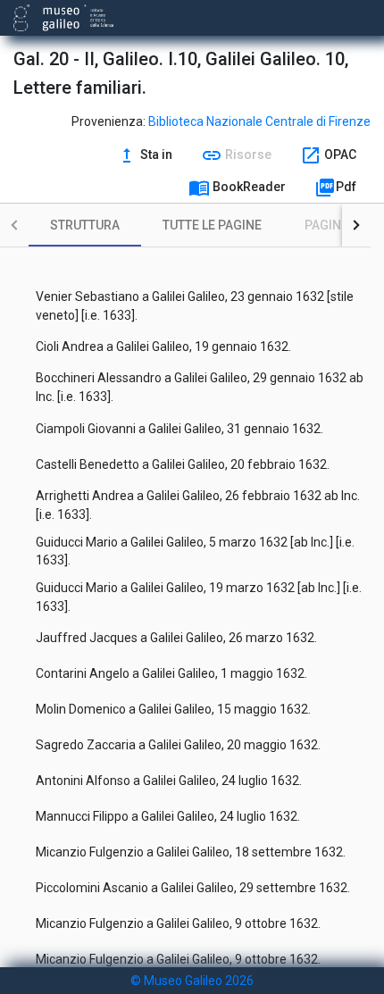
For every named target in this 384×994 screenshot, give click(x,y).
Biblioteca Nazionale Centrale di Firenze (259, 121)
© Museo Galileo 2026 (192, 980)
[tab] (85, 225)
